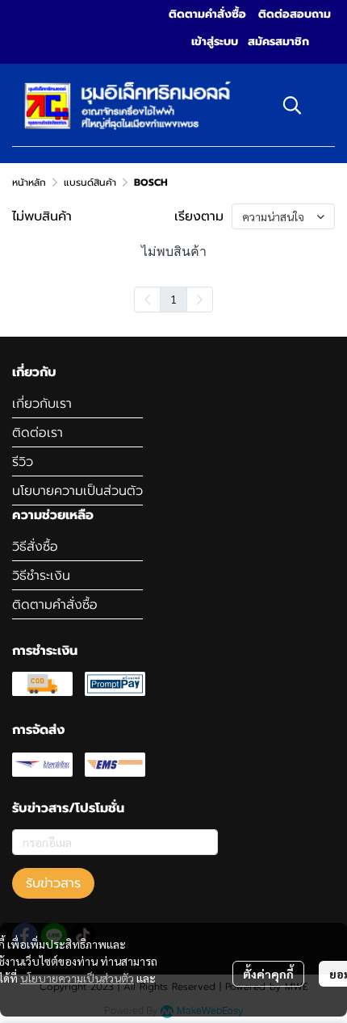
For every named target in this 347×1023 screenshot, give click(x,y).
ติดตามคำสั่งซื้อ (55, 604)
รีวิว (22, 462)
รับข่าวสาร (53, 883)
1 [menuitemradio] (173, 298)
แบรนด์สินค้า (90, 182)
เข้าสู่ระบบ (214, 41)
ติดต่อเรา (37, 432)
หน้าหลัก (29, 182)
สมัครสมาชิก (278, 41)
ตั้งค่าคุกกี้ (268, 973)
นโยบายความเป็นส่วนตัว (77, 978)
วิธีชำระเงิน (41, 575)
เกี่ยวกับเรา (42, 403)
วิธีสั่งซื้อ (35, 546)
